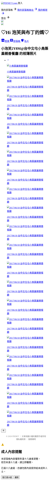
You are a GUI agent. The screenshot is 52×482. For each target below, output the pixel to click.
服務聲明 (32, 439)
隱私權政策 (21, 439)
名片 (26, 41)
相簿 (7, 41)
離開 (16, 477)
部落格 (17, 41)
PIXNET (15, 436)
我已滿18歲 (7, 477)
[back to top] (3, 431)
